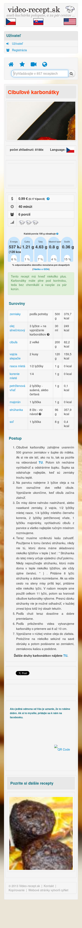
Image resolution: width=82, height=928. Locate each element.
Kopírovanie (17, 890)
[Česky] (70, 149)
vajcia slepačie (15, 356)
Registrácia (19, 50)
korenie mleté (15, 376)
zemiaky (15, 314)
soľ (11, 421)
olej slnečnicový (17, 328)
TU (65, 655)
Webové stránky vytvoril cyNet (48, 890)
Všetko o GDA (41, 269)
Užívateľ (17, 43)
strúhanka (16, 410)
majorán (15, 402)
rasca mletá (17, 366)
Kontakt (49, 886)
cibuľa (13, 342)
